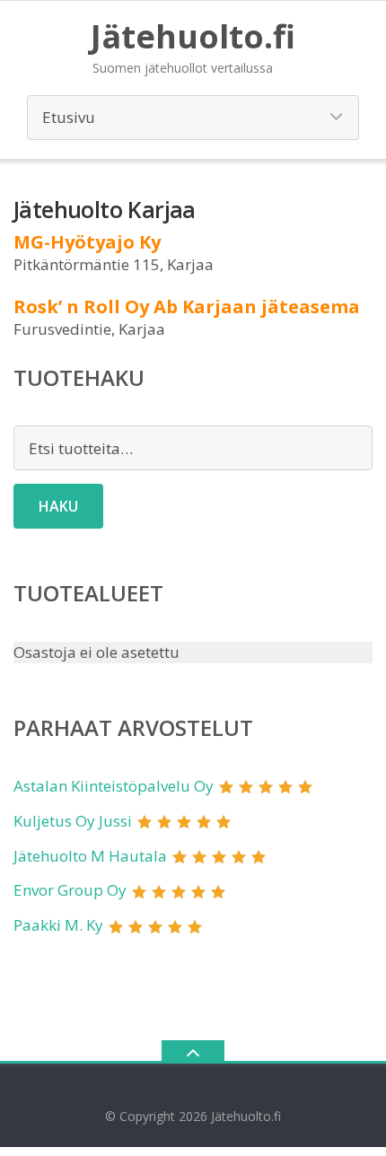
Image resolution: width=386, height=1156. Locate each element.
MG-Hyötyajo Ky (87, 242)
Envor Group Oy (70, 890)
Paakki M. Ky (58, 925)
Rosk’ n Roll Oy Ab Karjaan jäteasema (186, 306)
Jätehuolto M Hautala (90, 855)
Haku (58, 506)
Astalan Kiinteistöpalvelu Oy (113, 785)
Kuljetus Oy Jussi (72, 820)
